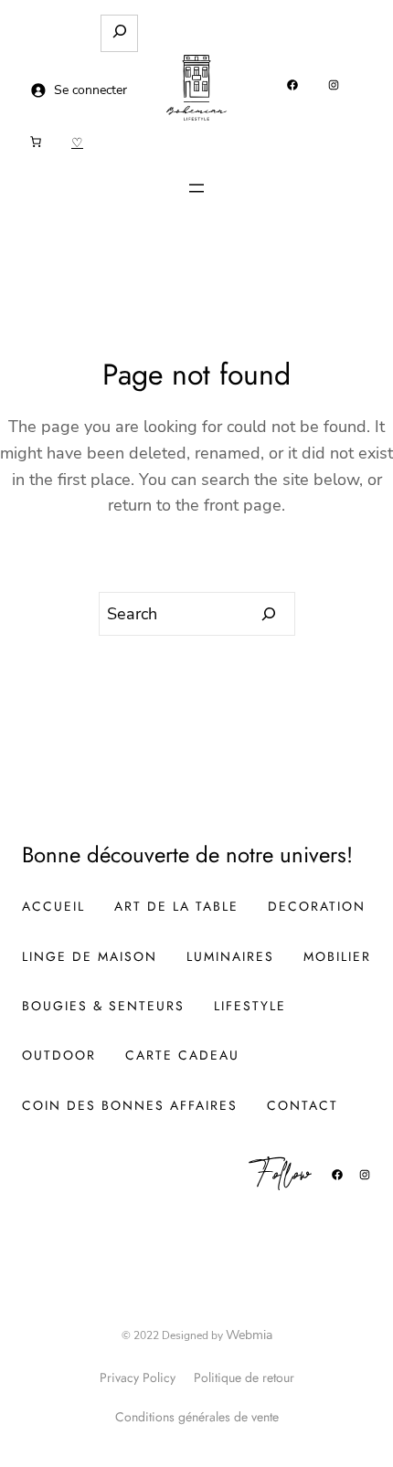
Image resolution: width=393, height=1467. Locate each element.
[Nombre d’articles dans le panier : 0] (35, 141)
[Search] (269, 613)
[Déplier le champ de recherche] (119, 33)
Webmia (249, 1335)
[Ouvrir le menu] (196, 188)
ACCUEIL (53, 906)
